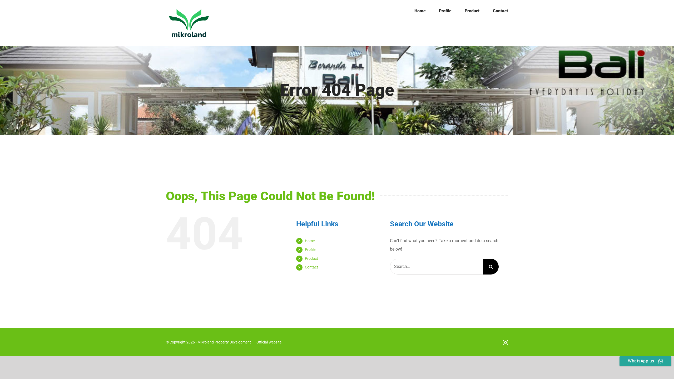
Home (310, 241)
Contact (311, 267)
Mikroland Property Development (224, 342)
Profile (310, 249)
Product (311, 258)
